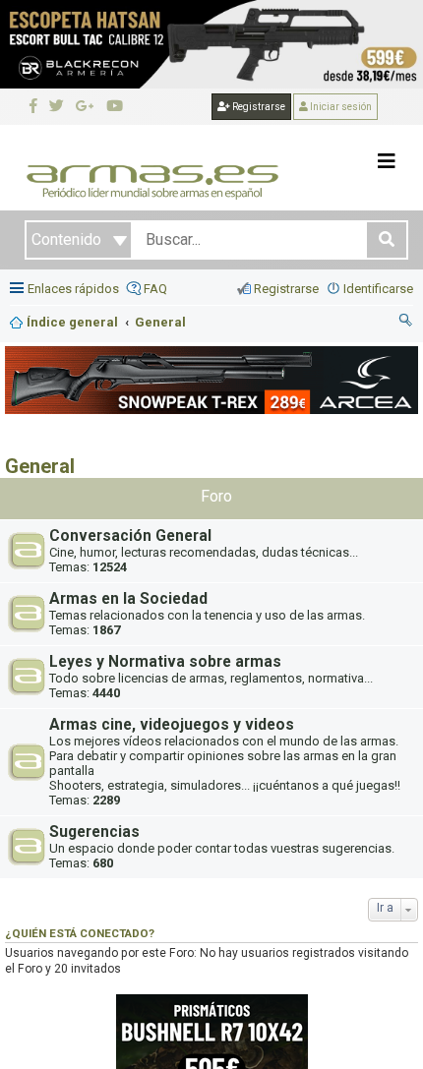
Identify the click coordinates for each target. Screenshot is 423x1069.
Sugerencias (94, 832)
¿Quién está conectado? (79, 933)
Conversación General (130, 536)
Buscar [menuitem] (406, 322)
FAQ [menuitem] (155, 288)
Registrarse (257, 106)
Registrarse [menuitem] (286, 288)
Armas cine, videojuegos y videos (171, 725)
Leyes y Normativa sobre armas (165, 662)
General (40, 466)
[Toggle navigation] (386, 161)
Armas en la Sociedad (128, 599)
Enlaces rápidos (73, 288)
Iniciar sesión (340, 106)
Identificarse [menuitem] (378, 288)
